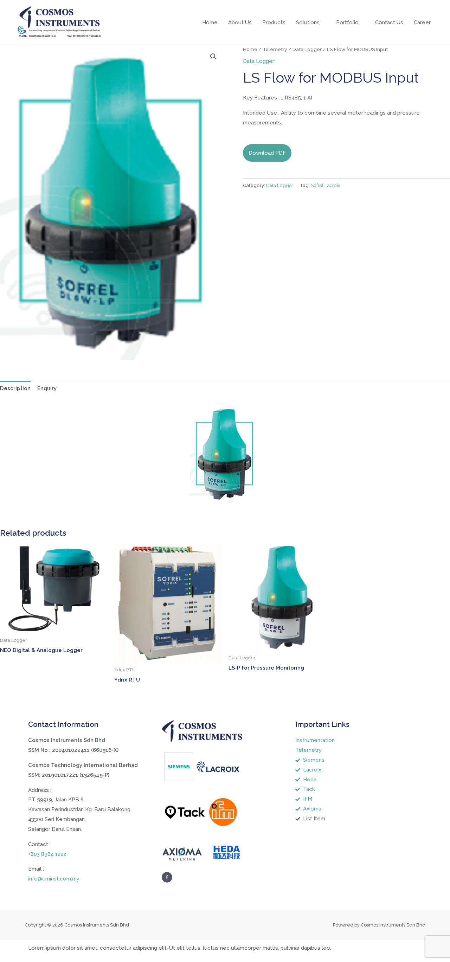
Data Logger (307, 49)
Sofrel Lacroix (325, 185)
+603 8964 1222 (47, 854)
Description (15, 388)
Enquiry (47, 388)
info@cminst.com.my (53, 879)
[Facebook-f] (167, 877)
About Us (240, 22)
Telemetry (275, 49)
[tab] (15, 388)
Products (273, 22)
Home (210, 22)
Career (422, 22)
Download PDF (267, 153)
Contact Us (389, 22)
